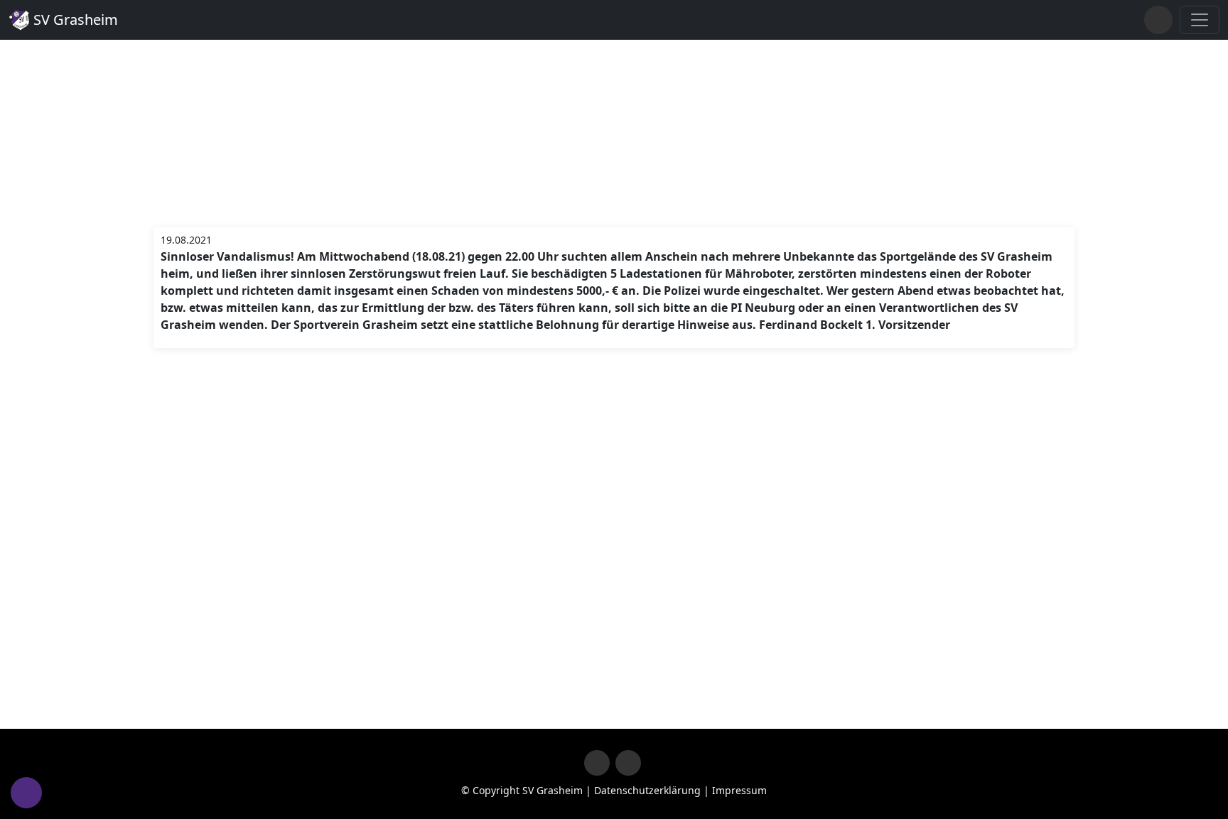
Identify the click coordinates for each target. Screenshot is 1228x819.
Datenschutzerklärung (647, 790)
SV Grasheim (74, 19)
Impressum (739, 790)
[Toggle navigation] (1199, 20)
